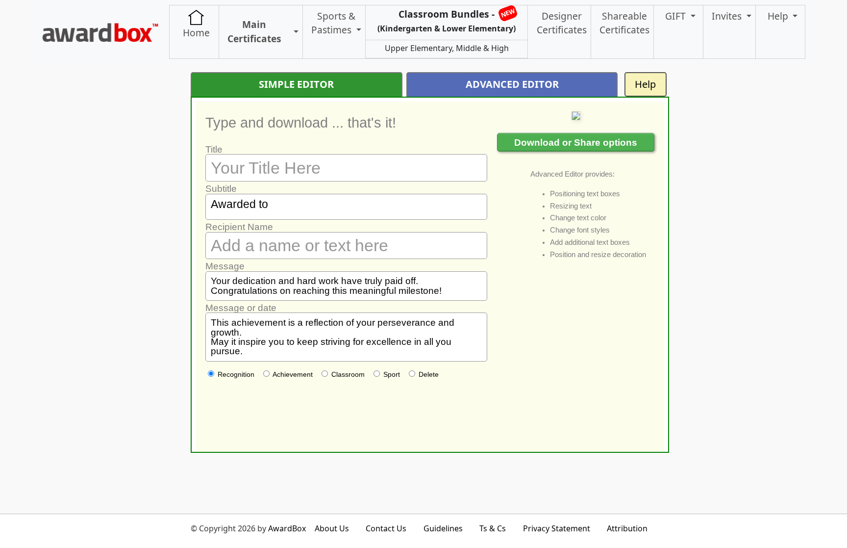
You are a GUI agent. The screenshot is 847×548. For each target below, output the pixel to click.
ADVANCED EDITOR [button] (512, 84)
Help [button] (779, 16)
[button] (293, 32)
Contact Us (386, 528)
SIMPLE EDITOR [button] (296, 84)
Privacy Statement (556, 528)
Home (196, 32)
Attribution (627, 528)
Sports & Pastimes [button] (333, 23)
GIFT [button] (676, 16)
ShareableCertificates (624, 23)
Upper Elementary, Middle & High (447, 48)
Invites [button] (728, 16)
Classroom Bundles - (446, 20)
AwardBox (287, 528)
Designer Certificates (562, 23)
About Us (332, 528)
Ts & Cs (492, 528)
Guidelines (443, 528)
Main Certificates (254, 31)
